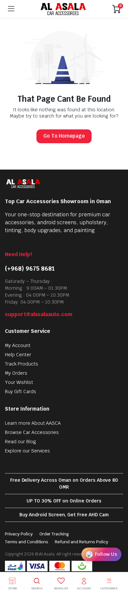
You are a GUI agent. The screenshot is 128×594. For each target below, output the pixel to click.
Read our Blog (20, 442)
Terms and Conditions (26, 542)
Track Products (21, 364)
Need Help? (18, 254)
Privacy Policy (19, 534)
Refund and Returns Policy (81, 542)
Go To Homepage (64, 136)
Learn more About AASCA (33, 423)
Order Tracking (54, 534)
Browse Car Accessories (32, 432)
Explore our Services (27, 451)
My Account (18, 345)
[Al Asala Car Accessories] (63, 8)
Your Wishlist (19, 382)
